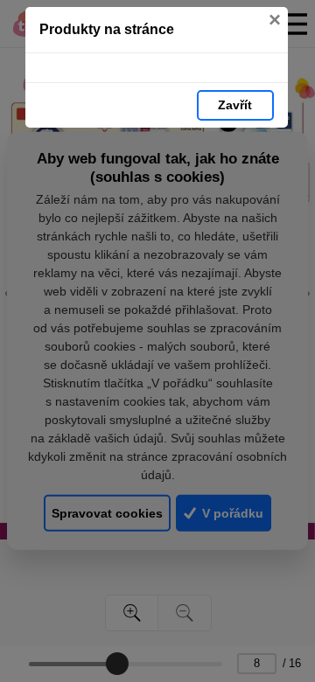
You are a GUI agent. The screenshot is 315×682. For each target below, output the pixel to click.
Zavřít (235, 105)
